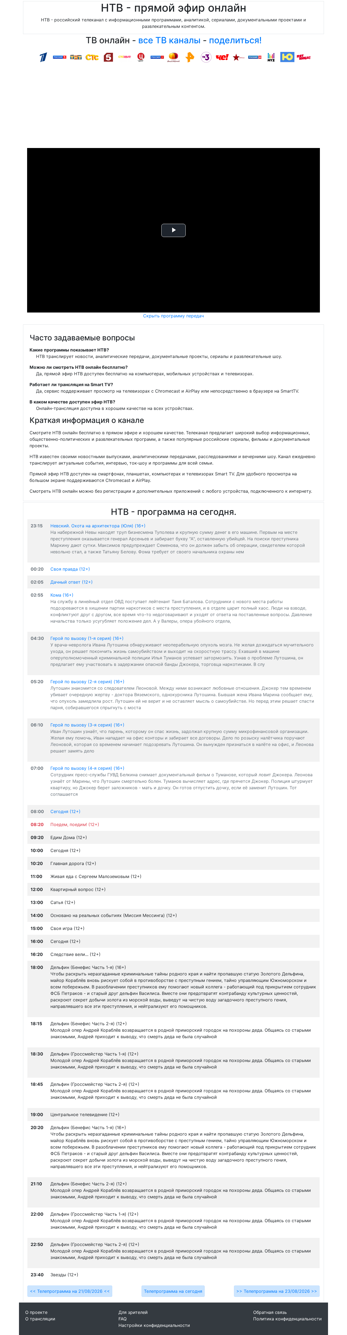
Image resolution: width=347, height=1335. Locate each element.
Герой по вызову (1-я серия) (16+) (87, 638)
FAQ (122, 1318)
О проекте (36, 1312)
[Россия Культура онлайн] (157, 57)
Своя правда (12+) (70, 569)
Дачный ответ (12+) (71, 582)
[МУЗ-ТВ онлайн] (271, 57)
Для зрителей (133, 1312)
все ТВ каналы (169, 40)
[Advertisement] (173, 107)
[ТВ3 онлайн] (206, 57)
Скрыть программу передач (173, 315)
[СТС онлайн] (92, 57)
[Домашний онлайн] (173, 57)
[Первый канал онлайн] (43, 57)
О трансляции (40, 1318)
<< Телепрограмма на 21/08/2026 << (70, 1291)
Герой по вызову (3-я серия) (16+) (87, 725)
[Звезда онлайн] (239, 57)
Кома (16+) (61, 595)
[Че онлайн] (222, 57)
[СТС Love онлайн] (125, 57)
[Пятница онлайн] (304, 57)
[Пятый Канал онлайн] (108, 57)
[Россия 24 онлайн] (255, 57)
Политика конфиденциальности (287, 1318)
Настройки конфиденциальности (154, 1325)
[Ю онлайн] (287, 57)
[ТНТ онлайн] (76, 57)
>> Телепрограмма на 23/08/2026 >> (276, 1291)
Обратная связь (270, 1312)
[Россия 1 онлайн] (60, 57)
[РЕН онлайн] (190, 57)
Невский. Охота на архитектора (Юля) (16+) (98, 525)
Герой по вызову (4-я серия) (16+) (87, 768)
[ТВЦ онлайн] (141, 57)
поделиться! (235, 40)
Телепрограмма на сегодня (173, 1291)
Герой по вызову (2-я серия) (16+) (87, 681)
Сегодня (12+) (65, 811)
